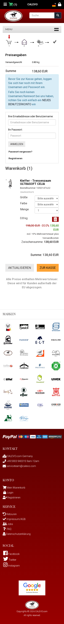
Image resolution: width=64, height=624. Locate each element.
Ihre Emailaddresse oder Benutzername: (30, 116)
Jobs (10, 524)
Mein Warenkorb (16, 487)
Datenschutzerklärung (18, 534)
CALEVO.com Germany (19, 456)
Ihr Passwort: (15, 129)
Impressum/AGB (16, 519)
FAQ (9, 529)
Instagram (14, 565)
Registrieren (15, 158)
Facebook (14, 554)
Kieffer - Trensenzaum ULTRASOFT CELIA (35, 182)
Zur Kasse (48, 268)
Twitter (12, 559)
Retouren (11, 514)
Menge (24, 209)
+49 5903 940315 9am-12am (22, 461)
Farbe (23, 203)
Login (10, 492)
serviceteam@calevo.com (21, 466)
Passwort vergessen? (20, 151)
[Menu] (5, 4)
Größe (24, 197)
